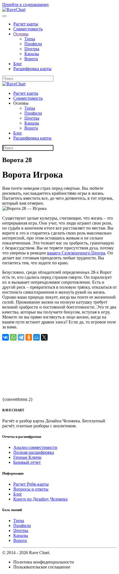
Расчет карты (25, 24)
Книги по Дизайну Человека (40, 499)
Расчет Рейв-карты (31, 484)
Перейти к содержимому (25, 4)
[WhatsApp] (13, 337)
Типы (29, 38)
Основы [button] (21, 103)
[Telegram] (21, 337)
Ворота (31, 58)
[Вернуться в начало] (13, 9)
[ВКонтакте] (5, 337)
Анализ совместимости (35, 447)
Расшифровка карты (32, 68)
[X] (44, 337)
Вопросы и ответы (30, 489)
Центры (31, 48)
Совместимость (28, 29)
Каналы (31, 53)
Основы (21, 33)
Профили (33, 43)
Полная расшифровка (33, 452)
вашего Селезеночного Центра (76, 253)
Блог (17, 63)
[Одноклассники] (28, 337)
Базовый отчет (27, 462)
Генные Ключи (27, 457)
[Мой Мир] (36, 337)
